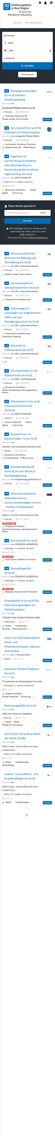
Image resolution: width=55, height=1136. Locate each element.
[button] (50, 58)
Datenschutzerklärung (38, 238)
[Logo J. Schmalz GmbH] (49, 639)
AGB (22, 235)
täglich (42, 213)
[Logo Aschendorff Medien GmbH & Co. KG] (49, 92)
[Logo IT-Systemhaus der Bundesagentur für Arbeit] (49, 670)
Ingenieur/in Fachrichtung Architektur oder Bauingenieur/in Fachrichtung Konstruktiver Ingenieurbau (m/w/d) (21, 165)
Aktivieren (27, 221)
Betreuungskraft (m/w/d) (20, 706)
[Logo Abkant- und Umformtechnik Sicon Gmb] (49, 495)
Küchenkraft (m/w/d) (24, 540)
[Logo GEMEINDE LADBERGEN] (49, 542)
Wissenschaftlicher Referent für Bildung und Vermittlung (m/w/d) (20, 258)
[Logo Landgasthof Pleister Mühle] (49, 129)
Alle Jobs (6, 104)
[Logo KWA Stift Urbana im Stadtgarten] (49, 707)
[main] (27, 422)
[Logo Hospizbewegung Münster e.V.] (49, 469)
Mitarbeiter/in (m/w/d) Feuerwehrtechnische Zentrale (22, 406)
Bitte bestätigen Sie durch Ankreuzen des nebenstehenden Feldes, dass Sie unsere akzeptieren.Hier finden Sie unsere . (27, 233)
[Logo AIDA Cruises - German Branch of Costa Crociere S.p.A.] (49, 735)
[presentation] (39, 3)
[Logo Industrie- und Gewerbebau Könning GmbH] (49, 436)
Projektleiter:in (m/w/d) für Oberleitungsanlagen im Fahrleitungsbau (21, 606)
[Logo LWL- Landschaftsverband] (49, 255)
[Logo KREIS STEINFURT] (49, 158)
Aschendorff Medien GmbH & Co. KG (18, 108)
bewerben (47, 119)
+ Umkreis (9, 58)
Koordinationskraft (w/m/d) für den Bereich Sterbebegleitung (19, 472)
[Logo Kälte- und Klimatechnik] (49, 372)
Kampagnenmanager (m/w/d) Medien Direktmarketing (20, 95)
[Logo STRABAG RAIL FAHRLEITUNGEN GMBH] (49, 602)
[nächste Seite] (27, 815)
